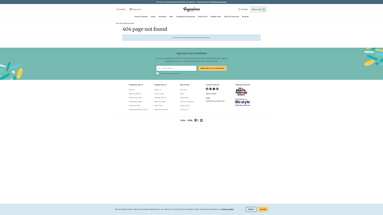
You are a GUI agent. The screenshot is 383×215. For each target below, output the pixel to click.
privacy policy (228, 209)
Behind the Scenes (161, 109)
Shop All (131, 90)
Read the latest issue (219, 2)
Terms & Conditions (187, 102)
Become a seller (160, 102)
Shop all (245, 17)
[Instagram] (210, 89)
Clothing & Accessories (185, 17)
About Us (157, 90)
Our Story (183, 90)
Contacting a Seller (135, 102)
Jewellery (162, 17)
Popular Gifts (215, 17)
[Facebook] (207, 89)
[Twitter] (214, 89)
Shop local (137, 9)
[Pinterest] (217, 89)
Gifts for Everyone (231, 17)
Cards (153, 17)
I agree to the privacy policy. (169, 73)
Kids (171, 17)
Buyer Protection (135, 94)
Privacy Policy (185, 106)
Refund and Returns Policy (138, 109)
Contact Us (184, 109)
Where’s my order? (135, 98)
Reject (251, 209)
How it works (159, 94)
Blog (181, 94)
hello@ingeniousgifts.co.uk (215, 101)
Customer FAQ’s (134, 106)
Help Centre (184, 98)
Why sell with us (160, 98)
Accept (263, 209)
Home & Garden (141, 17)
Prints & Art (202, 17)
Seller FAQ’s (158, 106)
